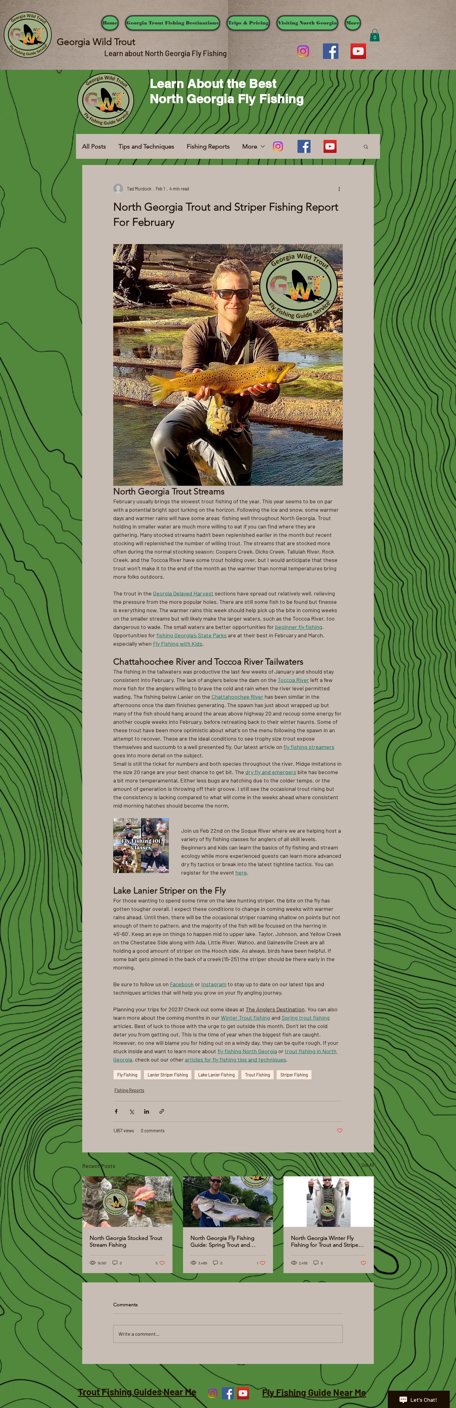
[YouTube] (358, 51)
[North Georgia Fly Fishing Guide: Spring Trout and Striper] (228, 1201)
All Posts (94, 146)
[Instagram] (303, 51)
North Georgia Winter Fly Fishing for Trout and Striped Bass (326, 1241)
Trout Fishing (257, 1074)
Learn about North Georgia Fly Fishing (165, 53)
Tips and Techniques (146, 146)
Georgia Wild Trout (96, 41)
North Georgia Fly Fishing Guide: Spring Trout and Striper (222, 1241)
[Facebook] (330, 51)
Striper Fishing (294, 1074)
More (249, 146)
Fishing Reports (208, 146)
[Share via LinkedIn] (147, 1111)
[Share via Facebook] (116, 1111)
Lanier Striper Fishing (168, 1074)
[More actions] (339, 188)
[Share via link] (162, 1111)
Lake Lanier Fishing (216, 1074)
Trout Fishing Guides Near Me (137, 1391)
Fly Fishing (127, 1074)
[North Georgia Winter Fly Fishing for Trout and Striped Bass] (329, 1201)
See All (367, 1165)
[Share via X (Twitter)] (131, 1111)
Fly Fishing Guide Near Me (314, 1392)
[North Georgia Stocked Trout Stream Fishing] (127, 1201)
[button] (374, 35)
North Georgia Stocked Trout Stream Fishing (126, 1241)
